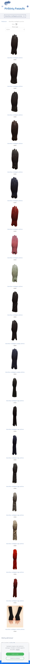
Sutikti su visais (15, 654)
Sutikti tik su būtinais (15, 658)
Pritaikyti (18, 649)
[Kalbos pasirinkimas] (28, 6)
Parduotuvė (4, 21)
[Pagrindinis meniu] (2, 6)
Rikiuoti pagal (15, 27)
